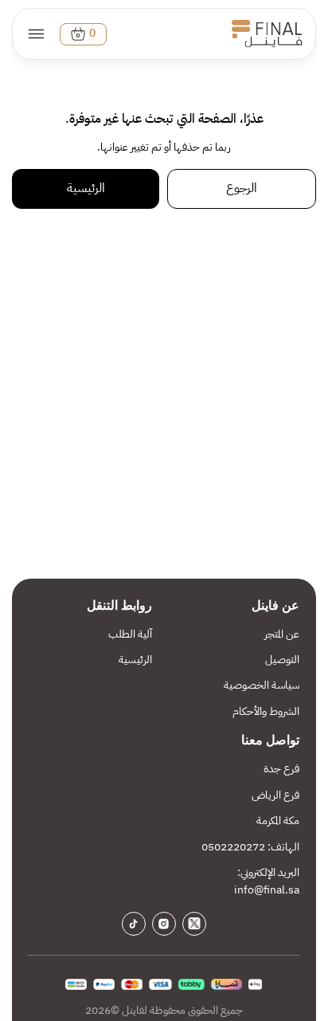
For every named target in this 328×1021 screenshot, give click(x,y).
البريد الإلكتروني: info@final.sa (266, 881)
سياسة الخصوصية (261, 685)
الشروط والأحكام (265, 711)
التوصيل (282, 659)
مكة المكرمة (277, 820)
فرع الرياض (275, 795)
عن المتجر (281, 634)
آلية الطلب (130, 634)
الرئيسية (86, 188)
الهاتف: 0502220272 (250, 846)
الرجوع (241, 188)
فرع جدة (281, 768)
